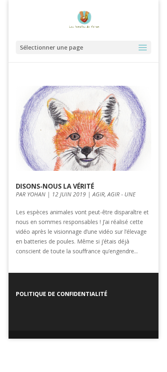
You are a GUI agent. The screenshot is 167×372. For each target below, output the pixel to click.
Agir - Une (121, 194)
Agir (98, 194)
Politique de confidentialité (61, 294)
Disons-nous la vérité (55, 186)
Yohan (36, 194)
